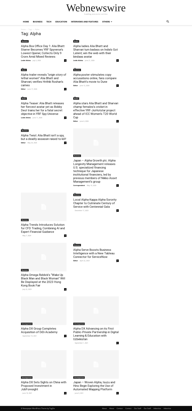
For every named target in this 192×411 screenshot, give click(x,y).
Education (61, 21)
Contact (120, 408)
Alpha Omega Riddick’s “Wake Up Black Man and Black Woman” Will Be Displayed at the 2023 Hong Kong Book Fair (43, 280)
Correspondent (79, 185)
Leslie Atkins (26, 60)
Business (37, 21)
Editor (23, 89)
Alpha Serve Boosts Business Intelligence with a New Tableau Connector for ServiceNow (94, 253)
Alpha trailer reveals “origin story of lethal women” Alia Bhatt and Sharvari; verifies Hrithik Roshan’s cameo (43, 80)
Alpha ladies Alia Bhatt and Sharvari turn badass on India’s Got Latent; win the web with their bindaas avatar (95, 51)
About (104, 408)
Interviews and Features (84, 21)
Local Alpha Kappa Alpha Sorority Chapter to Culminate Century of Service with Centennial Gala (95, 203)
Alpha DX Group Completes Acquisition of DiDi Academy (39, 330)
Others (106, 21)
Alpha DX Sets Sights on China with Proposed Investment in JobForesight (43, 386)
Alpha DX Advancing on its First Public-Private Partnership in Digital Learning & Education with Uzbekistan (96, 334)
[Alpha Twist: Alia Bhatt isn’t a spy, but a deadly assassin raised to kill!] (43, 130)
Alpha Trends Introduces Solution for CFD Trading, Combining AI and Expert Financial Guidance (43, 228)
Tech (48, 21)
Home (26, 21)
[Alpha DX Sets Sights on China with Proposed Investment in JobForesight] (43, 364)
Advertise (157, 408)
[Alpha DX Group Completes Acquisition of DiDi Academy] (43, 310)
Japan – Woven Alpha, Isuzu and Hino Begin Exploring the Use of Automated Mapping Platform (94, 386)
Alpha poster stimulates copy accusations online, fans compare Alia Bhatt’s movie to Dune (95, 78)
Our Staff (137, 408)
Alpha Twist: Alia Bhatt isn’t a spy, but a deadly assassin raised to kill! (43, 137)
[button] (167, 22)
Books (76, 41)
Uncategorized (27, 324)
